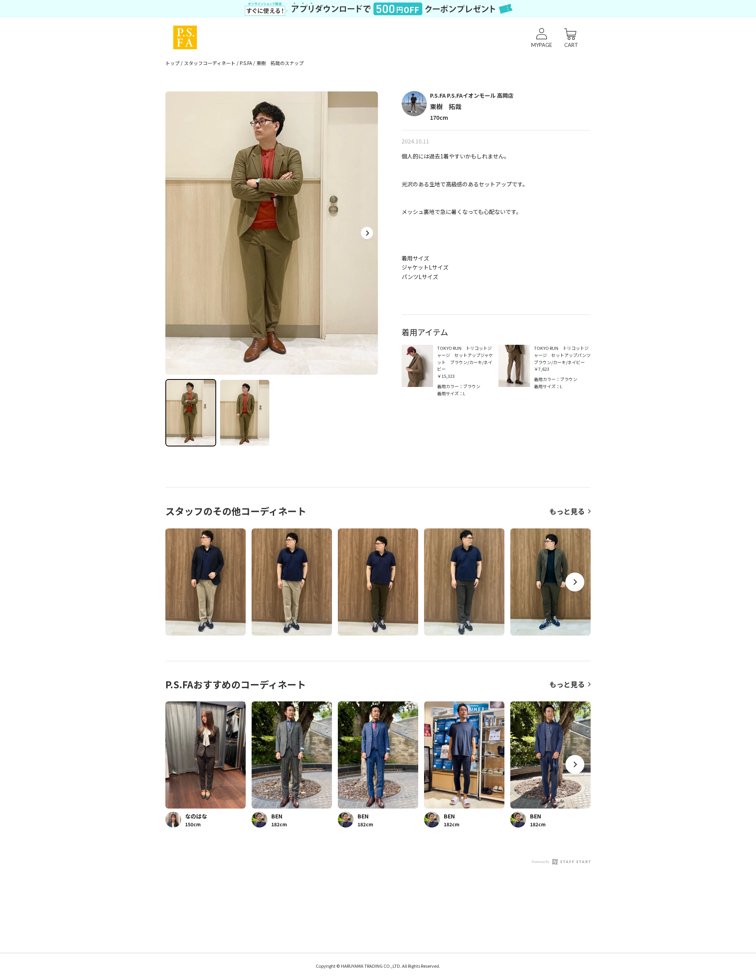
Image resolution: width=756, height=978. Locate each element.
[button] (367, 233)
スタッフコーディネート (209, 62)
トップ (172, 62)
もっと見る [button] (567, 511)
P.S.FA (246, 62)
